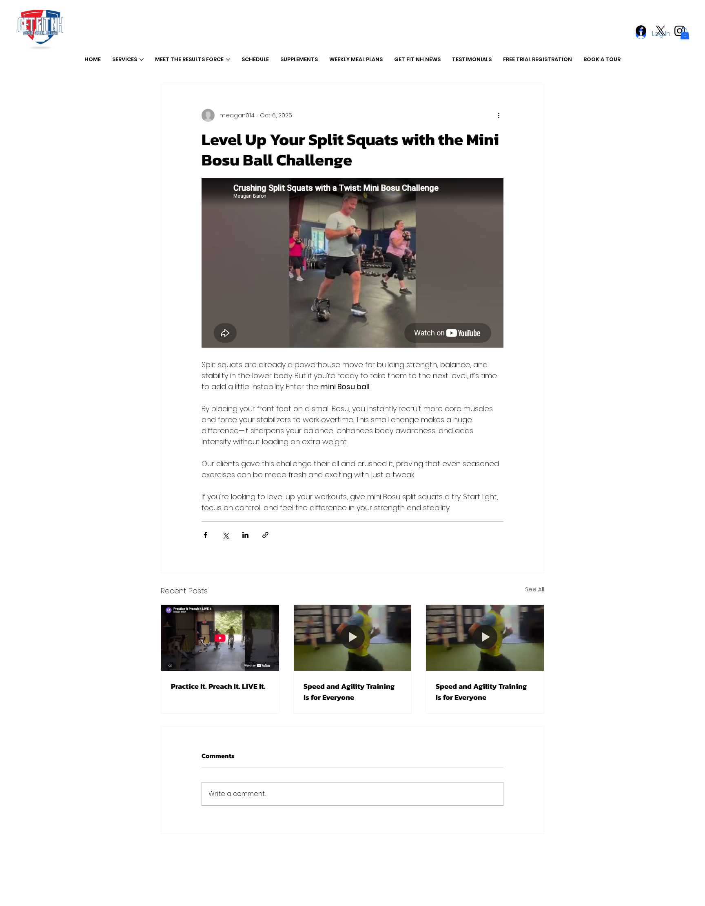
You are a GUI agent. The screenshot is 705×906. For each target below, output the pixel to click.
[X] (660, 30)
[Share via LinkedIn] (245, 535)
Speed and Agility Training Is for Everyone (349, 692)
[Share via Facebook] (205, 535)
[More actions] (498, 115)
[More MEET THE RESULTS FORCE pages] (228, 59)
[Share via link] (265, 535)
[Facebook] (641, 30)
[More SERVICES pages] (142, 59)
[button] (684, 33)
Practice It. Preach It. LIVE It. (218, 686)
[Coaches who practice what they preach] (220, 638)
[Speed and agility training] (353, 638)
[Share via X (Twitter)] (225, 535)
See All (534, 589)
